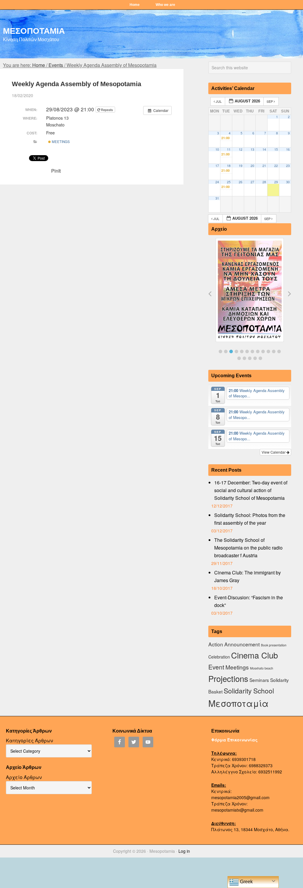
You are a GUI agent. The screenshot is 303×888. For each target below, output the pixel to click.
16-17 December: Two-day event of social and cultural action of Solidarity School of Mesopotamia (250, 490)
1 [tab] (220, 351)
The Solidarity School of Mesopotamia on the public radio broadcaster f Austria (248, 548)
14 (264, 149)
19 (240, 165)
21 (264, 165)
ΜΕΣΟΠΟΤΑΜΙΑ (34, 30)
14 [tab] (244, 358)
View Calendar (274, 452)
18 (229, 165)
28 (264, 182)
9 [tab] (263, 351)
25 (229, 182)
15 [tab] (250, 358)
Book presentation (273, 645)
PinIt (56, 170)
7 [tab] (252, 351)
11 (229, 149)
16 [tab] (255, 358)
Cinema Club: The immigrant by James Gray (247, 576)
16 (288, 149)
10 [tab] (268, 351)
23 (288, 165)
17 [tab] (260, 358)
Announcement (242, 644)
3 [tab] (231, 351)
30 (288, 182)
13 (252, 149)
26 (240, 182)
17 (217, 165)
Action (215, 644)
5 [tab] (242, 351)
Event (216, 666)
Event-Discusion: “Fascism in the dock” (248, 601)
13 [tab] (239, 358)
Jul (219, 101)
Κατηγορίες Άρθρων (29, 740)
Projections (228, 678)
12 (240, 149)
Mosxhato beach (261, 668)
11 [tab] (273, 351)
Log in (184, 851)
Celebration (219, 657)
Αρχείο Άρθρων (24, 777)
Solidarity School (249, 690)
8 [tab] (258, 351)
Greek (246, 881)
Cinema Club (254, 655)
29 (276, 182)
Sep (270, 101)
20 (252, 165)
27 (252, 182)
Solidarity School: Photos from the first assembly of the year (249, 519)
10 (217, 149)
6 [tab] (247, 351)
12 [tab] (279, 351)
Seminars (259, 680)
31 (217, 198)
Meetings (60, 141)
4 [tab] (236, 351)
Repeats (107, 109)
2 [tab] (226, 351)
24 (217, 182)
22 (276, 165)
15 (276, 149)
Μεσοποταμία (238, 703)
